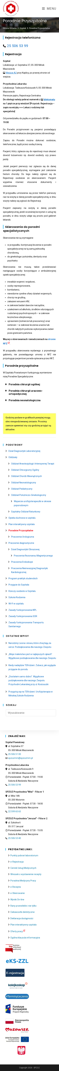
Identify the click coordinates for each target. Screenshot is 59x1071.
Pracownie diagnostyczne (21, 543)
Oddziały (12, 457)
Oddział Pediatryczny (21, 489)
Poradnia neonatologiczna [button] (24, 400)
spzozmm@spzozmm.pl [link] (20, 758)
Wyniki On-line (17, 899)
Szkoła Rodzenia (16, 597)
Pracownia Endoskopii (22, 562)
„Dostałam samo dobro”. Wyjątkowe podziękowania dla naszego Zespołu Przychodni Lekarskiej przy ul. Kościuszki (28, 680)
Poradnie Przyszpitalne (39, 28)
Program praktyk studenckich (23, 578)
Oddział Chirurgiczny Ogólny (25, 470)
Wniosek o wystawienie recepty (25, 874)
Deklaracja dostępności (21, 918)
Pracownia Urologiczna (22, 537)
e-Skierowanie (17, 893)
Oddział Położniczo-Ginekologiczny (28, 495)
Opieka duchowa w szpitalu (22, 518)
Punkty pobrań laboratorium (24, 855)
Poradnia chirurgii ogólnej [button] (24, 384)
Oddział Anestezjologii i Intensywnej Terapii (32, 463)
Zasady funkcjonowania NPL (22, 610)
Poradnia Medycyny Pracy (23, 880)
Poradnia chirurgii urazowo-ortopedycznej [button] (26, 392)
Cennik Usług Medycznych (23, 868)
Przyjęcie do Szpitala (18, 584)
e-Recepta (15, 887)
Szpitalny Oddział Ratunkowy (25, 511)
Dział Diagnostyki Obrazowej (25, 549)
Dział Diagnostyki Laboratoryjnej (24, 451)
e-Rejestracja (17, 861)
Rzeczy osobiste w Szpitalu (22, 591)
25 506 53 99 (17, 46)
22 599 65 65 (14, 811)
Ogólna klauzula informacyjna (25, 937)
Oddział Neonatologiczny (23, 482)
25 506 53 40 (14, 838)
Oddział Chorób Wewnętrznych (26, 476)
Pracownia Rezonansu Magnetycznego (33, 555)
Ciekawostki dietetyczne (22, 912)
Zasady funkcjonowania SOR (22, 616)
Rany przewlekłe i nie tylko (23, 906)
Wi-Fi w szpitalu (16, 603)
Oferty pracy (16, 931)
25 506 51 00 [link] (14, 754)
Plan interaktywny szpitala (21, 524)
